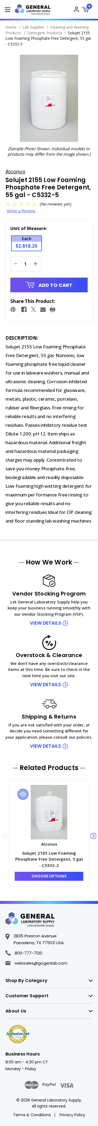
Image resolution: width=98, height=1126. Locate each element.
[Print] (52, 309)
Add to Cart (54, 285)
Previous (4, 835)
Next (93, 835)
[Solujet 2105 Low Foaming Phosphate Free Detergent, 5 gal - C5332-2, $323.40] (49, 812)
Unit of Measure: (28, 228)
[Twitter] (33, 309)
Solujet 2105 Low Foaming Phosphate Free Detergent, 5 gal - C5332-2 (49, 859)
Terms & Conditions (32, 1115)
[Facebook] (24, 309)
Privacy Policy (72, 1115)
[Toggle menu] (7, 9)
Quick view (23, 794)
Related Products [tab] (49, 767)
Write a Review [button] (21, 210)
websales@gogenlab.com (41, 963)
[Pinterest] (13, 309)
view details (45, 623)
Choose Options (49, 876)
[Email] (43, 309)
